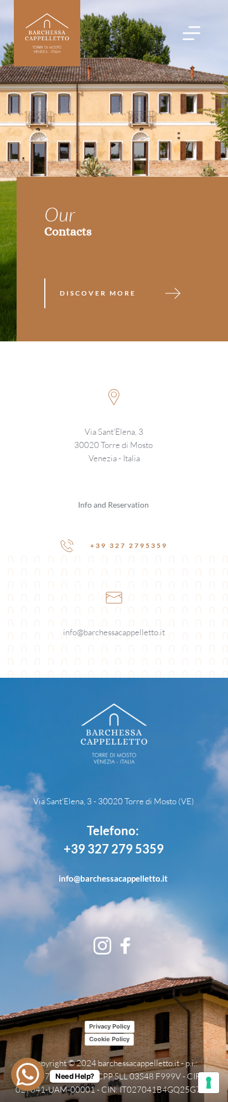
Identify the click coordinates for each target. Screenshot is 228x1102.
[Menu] (191, 33)
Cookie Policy (109, 1039)
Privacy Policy (109, 1026)
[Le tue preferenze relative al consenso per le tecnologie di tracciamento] (208, 1082)
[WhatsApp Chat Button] (27, 1074)
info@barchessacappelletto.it (114, 632)
